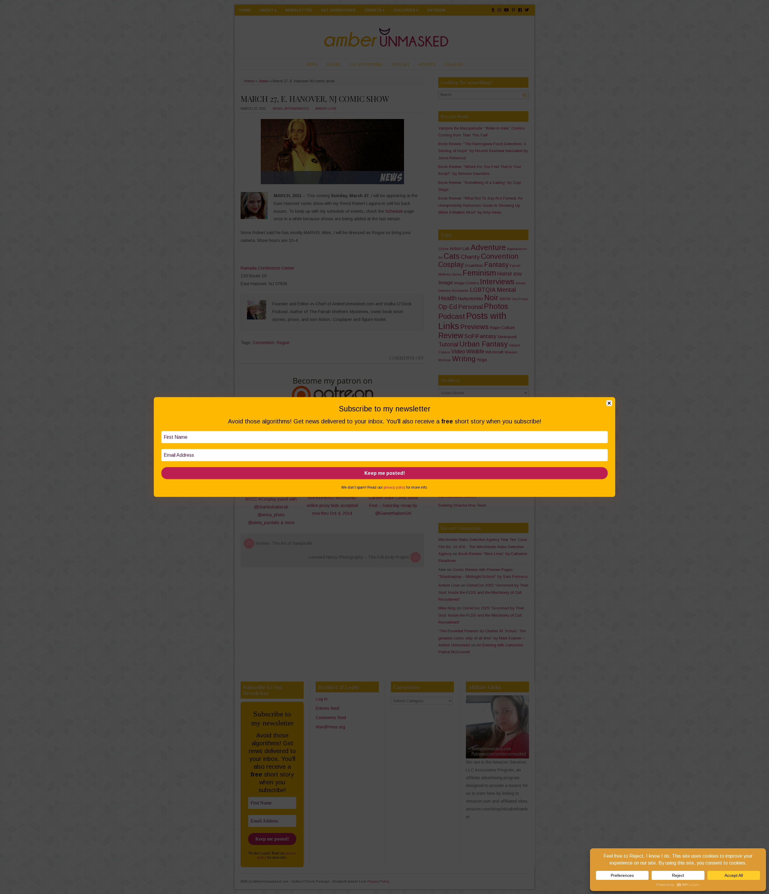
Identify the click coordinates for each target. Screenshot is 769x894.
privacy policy (394, 487)
